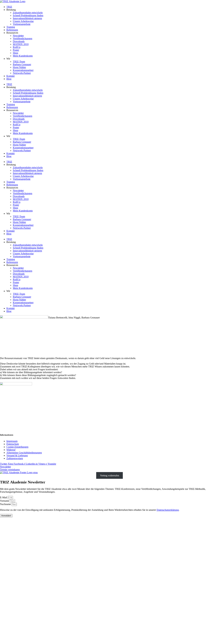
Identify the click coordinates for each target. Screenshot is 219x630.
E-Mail (4, 497)
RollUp (16, 47)
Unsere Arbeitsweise (23, 21)
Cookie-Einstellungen (17, 446)
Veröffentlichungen (22, 38)
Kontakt (10, 76)
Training (10, 27)
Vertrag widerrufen (109, 475)
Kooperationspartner (23, 70)
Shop (15, 53)
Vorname (5, 500)
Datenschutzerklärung (168, 510)
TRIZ (9, 6)
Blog (8, 78)
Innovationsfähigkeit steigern (27, 18)
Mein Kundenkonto (23, 55)
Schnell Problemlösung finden (28, 15)
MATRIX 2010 (21, 44)
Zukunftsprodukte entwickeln (28, 12)
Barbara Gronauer (22, 64)
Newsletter (18, 35)
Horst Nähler (19, 67)
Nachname (6, 504)
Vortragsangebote (21, 24)
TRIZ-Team (19, 61)
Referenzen (12, 29)
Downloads (19, 41)
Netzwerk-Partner (22, 73)
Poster (16, 50)
